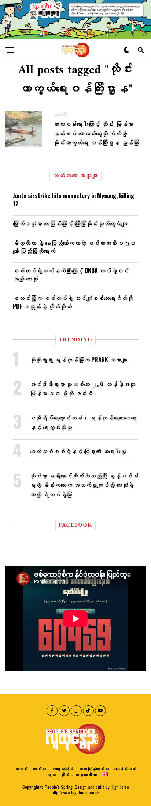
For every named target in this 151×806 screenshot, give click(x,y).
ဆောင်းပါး (39, 768)
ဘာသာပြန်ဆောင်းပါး (93, 768)
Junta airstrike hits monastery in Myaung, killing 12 (73, 199)
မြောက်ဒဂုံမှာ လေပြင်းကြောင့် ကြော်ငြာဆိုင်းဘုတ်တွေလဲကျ (70, 223)
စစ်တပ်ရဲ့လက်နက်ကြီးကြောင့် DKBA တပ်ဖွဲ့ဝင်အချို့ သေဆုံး (71, 274)
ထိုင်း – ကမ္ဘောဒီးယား (79, 774)
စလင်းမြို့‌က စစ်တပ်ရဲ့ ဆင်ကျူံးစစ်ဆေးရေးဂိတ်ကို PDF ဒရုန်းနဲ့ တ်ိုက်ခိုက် (73, 301)
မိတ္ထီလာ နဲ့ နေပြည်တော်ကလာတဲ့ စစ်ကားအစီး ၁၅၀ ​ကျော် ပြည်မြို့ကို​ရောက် (75, 246)
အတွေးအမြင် (62, 768)
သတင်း (21, 768)
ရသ (51, 774)
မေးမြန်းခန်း (125, 768)
